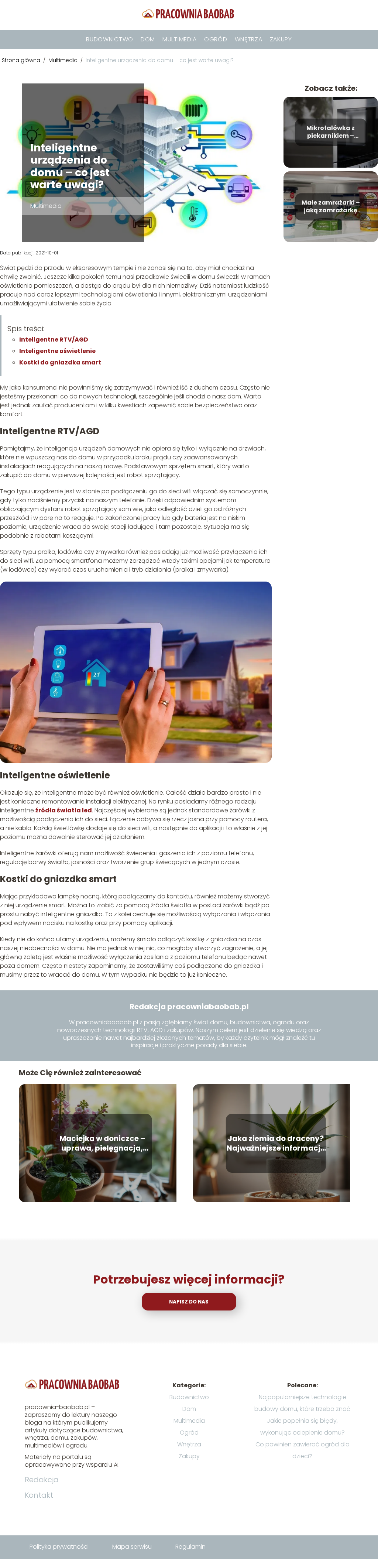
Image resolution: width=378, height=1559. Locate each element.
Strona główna (22, 60)
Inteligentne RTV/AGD (53, 339)
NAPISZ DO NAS (189, 1301)
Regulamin (190, 1546)
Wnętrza (248, 39)
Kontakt (39, 1495)
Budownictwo (109, 39)
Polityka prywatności (59, 1546)
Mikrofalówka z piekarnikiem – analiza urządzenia (330, 132)
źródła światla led (63, 810)
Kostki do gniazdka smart (60, 362)
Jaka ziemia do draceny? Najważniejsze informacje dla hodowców (276, 1143)
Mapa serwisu (132, 1546)
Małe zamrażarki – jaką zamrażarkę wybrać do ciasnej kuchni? (331, 207)
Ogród (215, 39)
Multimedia (179, 39)
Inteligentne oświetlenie (57, 351)
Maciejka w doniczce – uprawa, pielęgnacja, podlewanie (102, 1143)
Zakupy (281, 39)
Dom (148, 39)
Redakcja (42, 1479)
